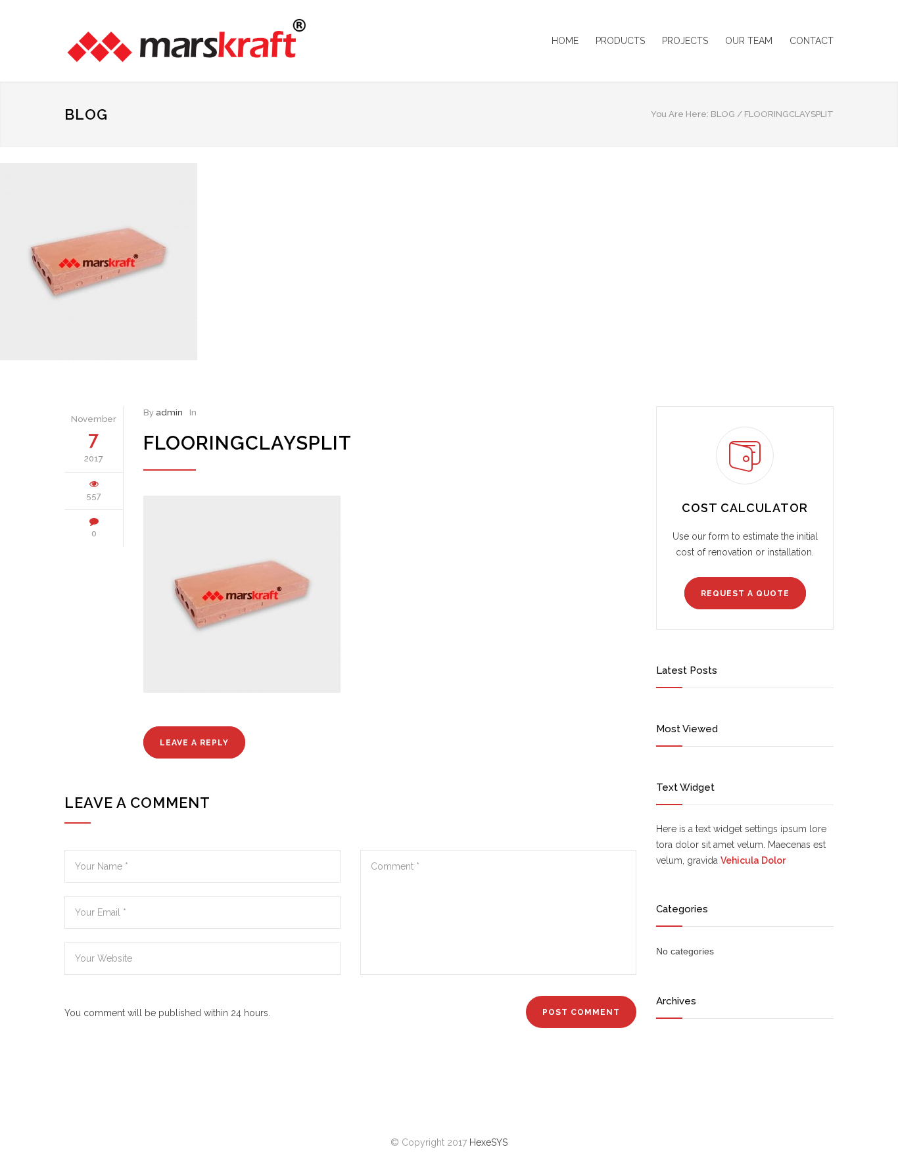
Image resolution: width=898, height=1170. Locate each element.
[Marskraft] (186, 40)
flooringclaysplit (247, 443)
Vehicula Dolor (753, 860)
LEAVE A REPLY (194, 742)
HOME (565, 40)
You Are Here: (680, 114)
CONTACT (812, 40)
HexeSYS (488, 1142)
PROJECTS (685, 40)
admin (169, 412)
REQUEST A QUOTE (745, 593)
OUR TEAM (748, 40)
